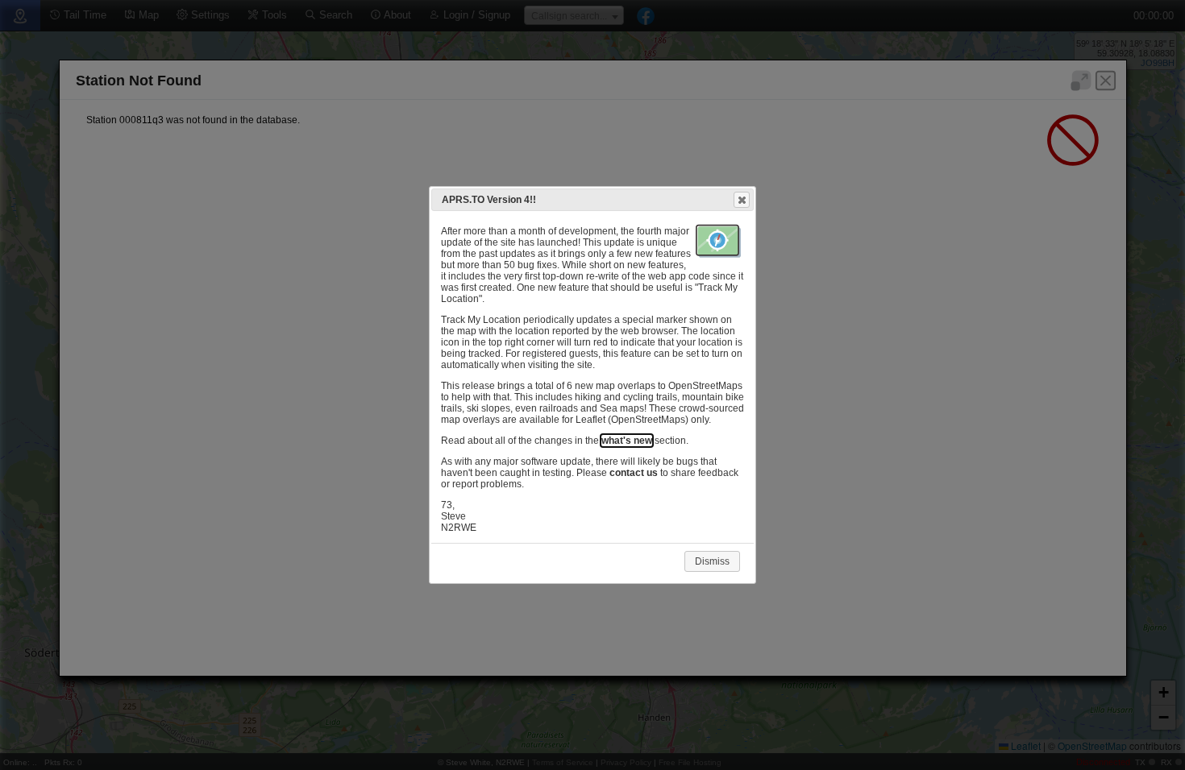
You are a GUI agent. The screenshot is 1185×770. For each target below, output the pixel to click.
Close (742, 200)
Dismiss (712, 561)
